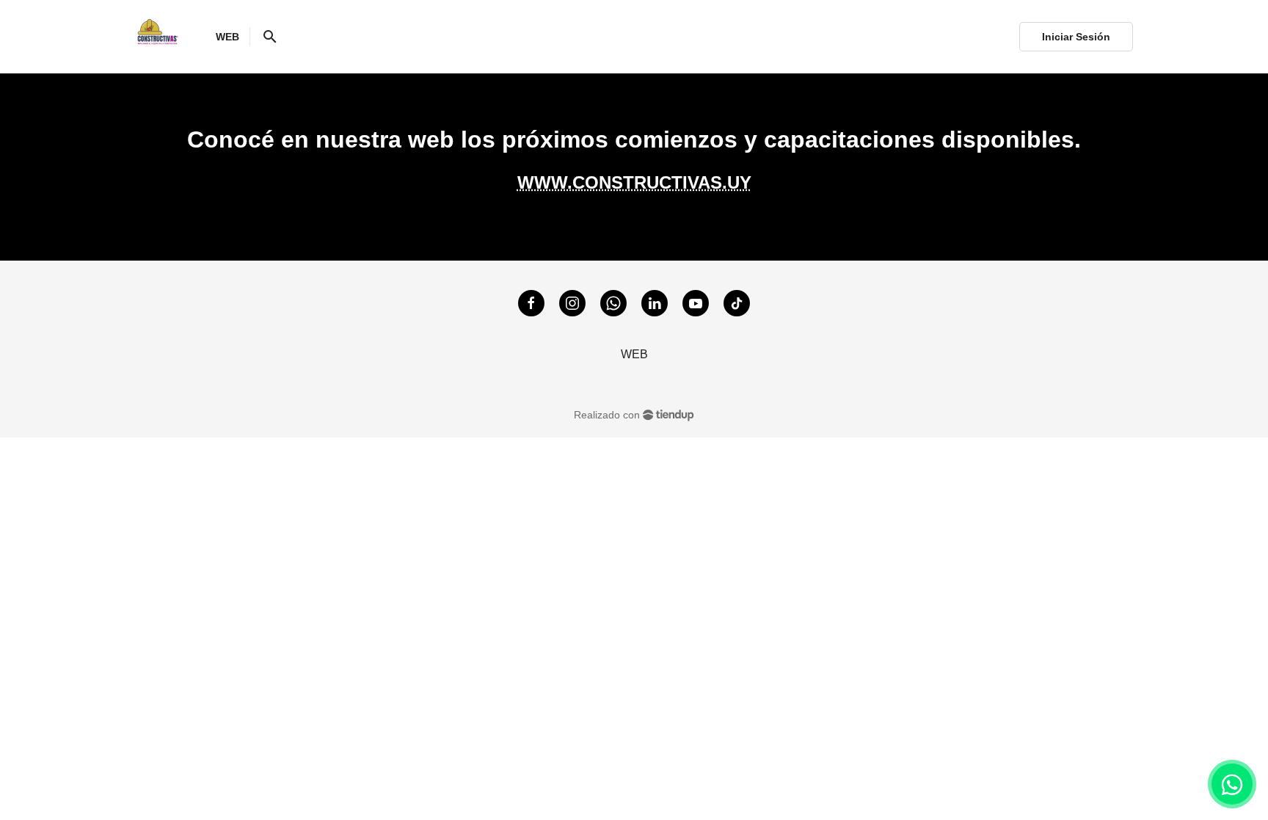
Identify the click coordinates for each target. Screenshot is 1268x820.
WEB (634, 354)
